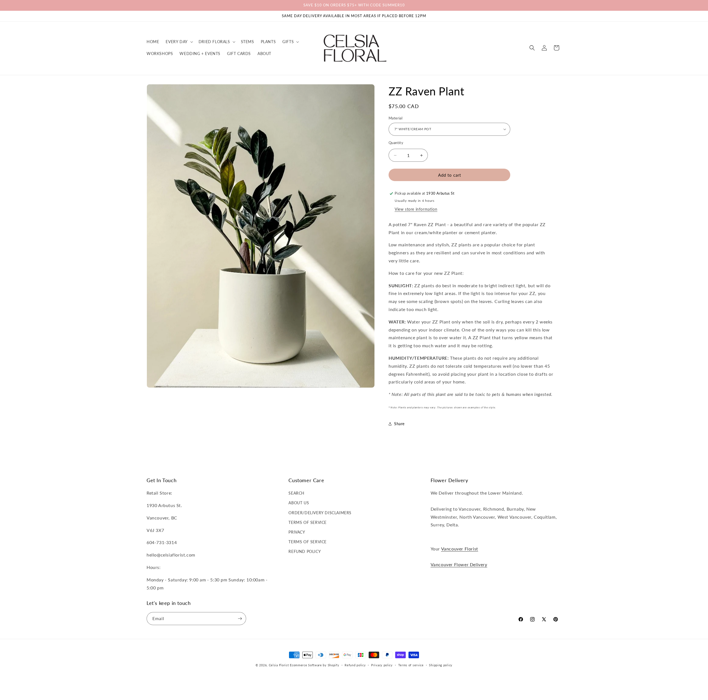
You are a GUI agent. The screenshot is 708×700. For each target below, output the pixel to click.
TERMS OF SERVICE (307, 522)
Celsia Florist (279, 665)
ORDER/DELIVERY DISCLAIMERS (320, 512)
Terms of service (411, 665)
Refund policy (355, 665)
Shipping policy (440, 665)
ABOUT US (298, 502)
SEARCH (296, 493)
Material (395, 118)
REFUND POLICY (304, 551)
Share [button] (399, 423)
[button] (178, 42)
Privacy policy (382, 665)
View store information (416, 209)
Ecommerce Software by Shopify (314, 665)
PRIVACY (296, 532)
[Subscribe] (240, 618)
